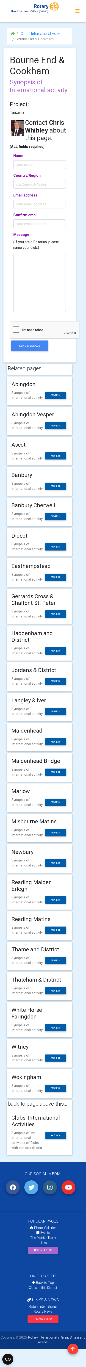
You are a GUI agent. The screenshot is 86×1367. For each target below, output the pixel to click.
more (54, 395)
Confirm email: (25, 215)
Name (18, 155)
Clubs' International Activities (43, 33)
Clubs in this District (43, 1288)
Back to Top (44, 1283)
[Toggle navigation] (77, 11)
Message (21, 234)
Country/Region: (27, 175)
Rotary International (43, 1306)
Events (44, 1233)
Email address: (25, 195)
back (56, 1135)
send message (29, 346)
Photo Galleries (44, 1228)
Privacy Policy (43, 1318)
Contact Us (44, 1250)
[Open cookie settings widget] (7, 1359)
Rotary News (43, 1311)
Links (43, 1243)
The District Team (43, 1238)
